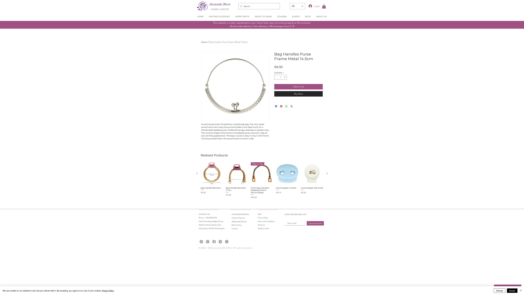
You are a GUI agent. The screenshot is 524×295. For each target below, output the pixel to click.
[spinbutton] (280, 77)
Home (204, 42)
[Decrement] (276, 77)
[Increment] (285, 77)
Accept (512, 290)
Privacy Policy (108, 290)
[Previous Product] (196, 173)
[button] (324, 6)
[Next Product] (327, 173)
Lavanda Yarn (219, 4)
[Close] (520, 290)
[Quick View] (212, 173)
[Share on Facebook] (276, 106)
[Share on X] (291, 106)
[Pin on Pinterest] (281, 106)
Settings (499, 290)
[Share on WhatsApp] (286, 106)
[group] (262, 180)
